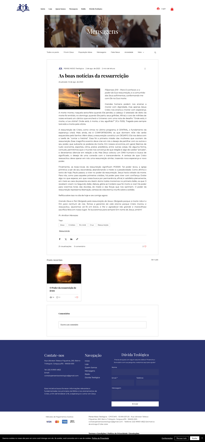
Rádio (87, 374)
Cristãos (71, 225)
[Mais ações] (145, 68)
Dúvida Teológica (92, 377)
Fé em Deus (69, 52)
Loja (87, 364)
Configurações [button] (167, 438)
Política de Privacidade (118, 433)
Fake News (115, 52)
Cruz (92, 225)
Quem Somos (91, 367)
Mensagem (116, 388)
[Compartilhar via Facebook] (60, 239)
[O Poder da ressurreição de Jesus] (64, 273)
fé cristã (82, 225)
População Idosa (85, 52)
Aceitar (194, 438)
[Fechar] (202, 438)
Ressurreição (103, 225)
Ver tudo (154, 260)
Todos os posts (53, 52)
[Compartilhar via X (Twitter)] (65, 239)
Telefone (139, 378)
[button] (172, 9)
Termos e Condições (97, 433)
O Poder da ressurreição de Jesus (63, 289)
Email (114, 378)
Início (87, 361)
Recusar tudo (182, 438)
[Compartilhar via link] (77, 239)
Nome (114, 367)
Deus (62, 225)
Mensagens (101, 52)
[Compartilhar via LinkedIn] (71, 239)
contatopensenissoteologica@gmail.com (106, 422)
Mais (140, 52)
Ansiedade (129, 52)
